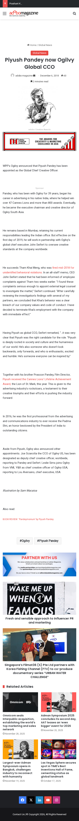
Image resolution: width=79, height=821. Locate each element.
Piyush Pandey (48, 541)
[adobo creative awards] (39, 141)
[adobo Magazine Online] (24, 13)
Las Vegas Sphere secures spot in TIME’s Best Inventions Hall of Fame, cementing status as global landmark (58, 769)
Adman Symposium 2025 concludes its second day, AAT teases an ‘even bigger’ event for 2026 (58, 721)
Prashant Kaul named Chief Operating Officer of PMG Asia (39, 3)
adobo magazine (24, 75)
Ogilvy (26, 541)
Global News (45, 45)
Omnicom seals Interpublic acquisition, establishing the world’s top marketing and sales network (19, 722)
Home (32, 45)
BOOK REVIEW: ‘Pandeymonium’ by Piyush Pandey (28, 519)
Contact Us (18, 814)
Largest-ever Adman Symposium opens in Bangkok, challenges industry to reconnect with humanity (17, 769)
